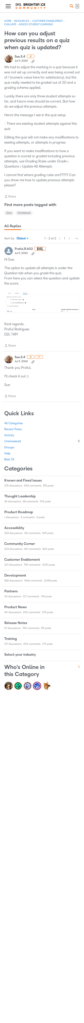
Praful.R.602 (24, 249)
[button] (71, 6)
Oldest (21, 239)
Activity (9, 435)
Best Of (9, 459)
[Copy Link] (33, 61)
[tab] (13, 226)
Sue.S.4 (20, 56)
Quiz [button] (9, 213)
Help (7, 453)
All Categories (13, 423)
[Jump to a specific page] (76, 238)
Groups (9, 447)
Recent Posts (13, 429)
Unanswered (42, 441)
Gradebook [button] (24, 213)
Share (10, 197)
